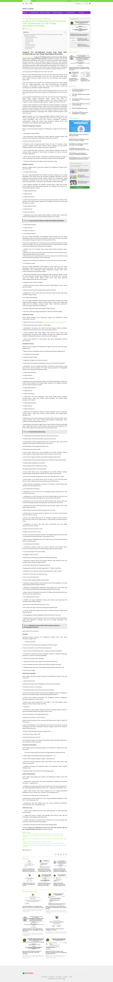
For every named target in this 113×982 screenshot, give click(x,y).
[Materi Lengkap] (28, 973)
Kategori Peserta (29, 38)
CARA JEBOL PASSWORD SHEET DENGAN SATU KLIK (81, 95)
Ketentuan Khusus (30, 41)
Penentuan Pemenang (30, 45)
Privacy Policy (59, 976)
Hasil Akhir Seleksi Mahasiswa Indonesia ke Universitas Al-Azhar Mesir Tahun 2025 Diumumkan (42, 843)
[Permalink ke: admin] (23, 28)
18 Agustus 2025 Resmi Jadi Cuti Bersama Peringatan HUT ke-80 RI (37, 841)
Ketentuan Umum (29, 40)
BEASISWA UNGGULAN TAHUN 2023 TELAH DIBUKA (83, 45)
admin (26, 28)
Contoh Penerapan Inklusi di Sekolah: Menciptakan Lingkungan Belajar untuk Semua (79, 149)
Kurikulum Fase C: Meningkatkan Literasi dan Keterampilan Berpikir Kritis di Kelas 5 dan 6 (83, 176)
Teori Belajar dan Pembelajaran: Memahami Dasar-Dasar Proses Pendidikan (78, 144)
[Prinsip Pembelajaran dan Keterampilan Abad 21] (73, 182)
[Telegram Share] (64, 854)
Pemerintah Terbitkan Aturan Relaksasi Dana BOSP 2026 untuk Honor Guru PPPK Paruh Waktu (42, 833)
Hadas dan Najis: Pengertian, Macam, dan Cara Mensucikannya (81, 104)
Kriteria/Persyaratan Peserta (32, 37)
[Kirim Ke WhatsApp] (66, 854)
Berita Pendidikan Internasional (32, 18)
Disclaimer (65, 976)
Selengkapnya (79, 187)
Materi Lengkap (28, 9)
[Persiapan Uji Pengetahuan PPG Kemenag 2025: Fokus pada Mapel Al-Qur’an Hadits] (86, 74)
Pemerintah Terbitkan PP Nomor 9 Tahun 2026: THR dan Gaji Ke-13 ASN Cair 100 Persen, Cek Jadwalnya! (62, 1)
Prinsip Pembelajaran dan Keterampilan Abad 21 (83, 182)
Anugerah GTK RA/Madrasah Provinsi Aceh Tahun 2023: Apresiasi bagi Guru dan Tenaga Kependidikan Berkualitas (43, 35)
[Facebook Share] (56, 854)
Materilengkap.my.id (27, 57)
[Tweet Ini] (58, 854)
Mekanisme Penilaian (30, 44)
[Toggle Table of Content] (64, 32)
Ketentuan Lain (29, 48)
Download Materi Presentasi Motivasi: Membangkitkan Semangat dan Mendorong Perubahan (80, 113)
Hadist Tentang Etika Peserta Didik (79, 108)
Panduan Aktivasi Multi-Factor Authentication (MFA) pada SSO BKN (79, 135)
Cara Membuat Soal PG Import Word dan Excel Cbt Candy (81, 100)
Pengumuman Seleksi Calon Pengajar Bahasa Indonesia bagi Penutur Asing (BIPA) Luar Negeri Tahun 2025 (44, 839)
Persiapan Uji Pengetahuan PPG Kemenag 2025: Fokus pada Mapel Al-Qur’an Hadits (85, 79)
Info (26, 3)
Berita (23, 18)
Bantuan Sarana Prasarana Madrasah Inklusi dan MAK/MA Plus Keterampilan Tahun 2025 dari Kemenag (43, 836)
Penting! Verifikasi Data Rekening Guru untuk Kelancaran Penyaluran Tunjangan (79, 140)
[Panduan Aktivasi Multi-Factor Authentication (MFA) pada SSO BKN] (80, 126)
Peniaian (28, 43)
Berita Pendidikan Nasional (45, 18)
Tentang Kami (44, 976)
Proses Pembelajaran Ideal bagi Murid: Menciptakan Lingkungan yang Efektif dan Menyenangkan (78, 154)
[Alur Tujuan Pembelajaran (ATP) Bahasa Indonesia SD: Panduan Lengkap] (73, 170)
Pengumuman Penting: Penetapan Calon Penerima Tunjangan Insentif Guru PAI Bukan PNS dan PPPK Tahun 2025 (44, 846)
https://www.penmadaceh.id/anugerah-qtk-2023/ (55, 322)
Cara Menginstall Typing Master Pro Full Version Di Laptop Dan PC (80, 90)
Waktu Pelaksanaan (30, 47)
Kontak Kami (51, 976)
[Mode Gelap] (90, 3)
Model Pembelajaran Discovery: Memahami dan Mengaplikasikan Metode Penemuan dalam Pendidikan (79, 158)
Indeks (31, 3)
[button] (87, 3)
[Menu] (23, 3)
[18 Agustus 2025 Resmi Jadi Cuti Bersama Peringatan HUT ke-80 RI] (29, 878)
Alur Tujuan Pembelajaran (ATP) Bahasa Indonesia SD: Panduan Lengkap (83, 170)
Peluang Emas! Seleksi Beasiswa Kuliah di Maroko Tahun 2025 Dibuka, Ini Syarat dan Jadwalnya (83, 39)
